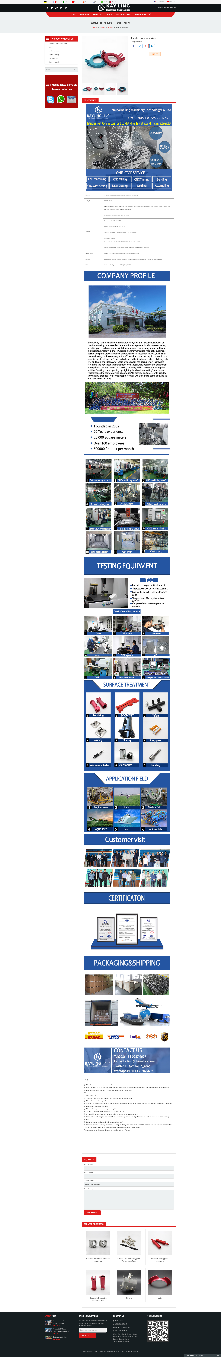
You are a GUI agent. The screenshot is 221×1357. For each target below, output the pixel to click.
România (114, 2)
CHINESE (172, 2)
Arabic (106, 2)
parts (160, 1298)
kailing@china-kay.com (167, 7)
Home (95, 27)
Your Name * (88, 1165)
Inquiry (155, 54)
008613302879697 (120, 1331)
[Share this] (133, 46)
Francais (59, 2)
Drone (110, 27)
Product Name (89, 1181)
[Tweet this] (139, 46)
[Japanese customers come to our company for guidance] (48, 1324)
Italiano (68, 2)
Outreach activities (60, 1337)
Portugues (78, 2)
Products (102, 27)
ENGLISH (160, 2)
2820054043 (118, 1321)
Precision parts (53, 58)
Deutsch (50, 2)
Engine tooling (53, 54)
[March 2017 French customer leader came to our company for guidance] (48, 1332)
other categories (54, 62)
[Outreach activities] (48, 1338)
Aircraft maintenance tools (57, 43)
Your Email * (88, 1173)
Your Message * (89, 1189)
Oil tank (129, 1298)
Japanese (88, 2)
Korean (98, 2)
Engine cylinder (54, 51)
